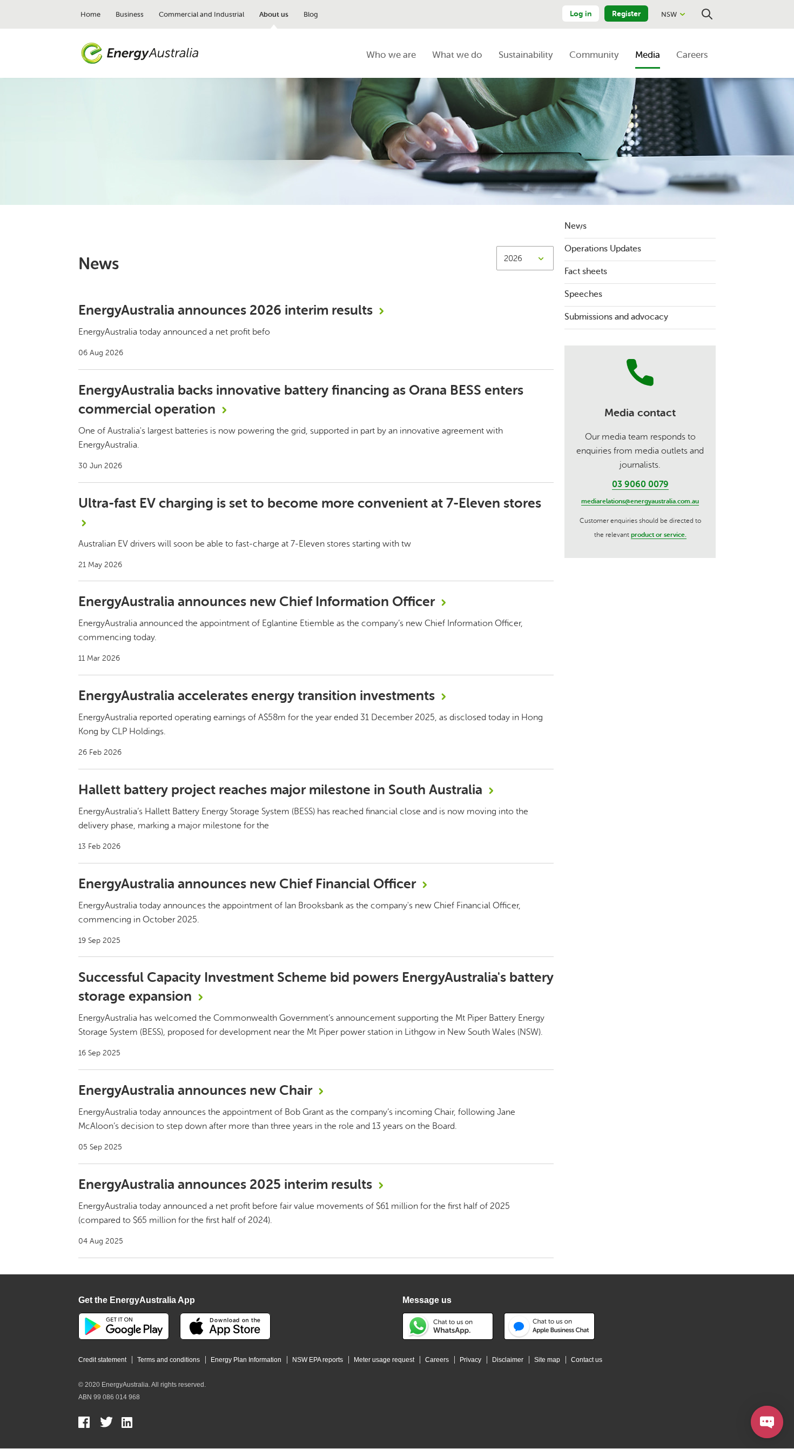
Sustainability (526, 55)
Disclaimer (507, 1360)
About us (273, 14)
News (575, 226)
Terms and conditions (168, 1360)
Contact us (586, 1360)
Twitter (106, 1424)
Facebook (84, 1424)
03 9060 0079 (640, 484)
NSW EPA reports (317, 1360)
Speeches (583, 294)
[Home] (139, 53)
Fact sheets (585, 271)
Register (626, 13)
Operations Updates (602, 249)
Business (130, 14)
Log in (580, 13)
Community (594, 55)
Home (90, 14)
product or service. (659, 535)
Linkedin (128, 1424)
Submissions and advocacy (616, 317)
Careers (692, 55)
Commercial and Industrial (201, 14)
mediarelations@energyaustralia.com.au (640, 501)
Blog (311, 14)
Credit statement (102, 1360)
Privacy (470, 1360)
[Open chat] (767, 1422)
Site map (547, 1360)
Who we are (391, 55)
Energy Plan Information (246, 1360)
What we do (457, 55)
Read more (316, 329)
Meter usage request (384, 1360)
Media (647, 55)
